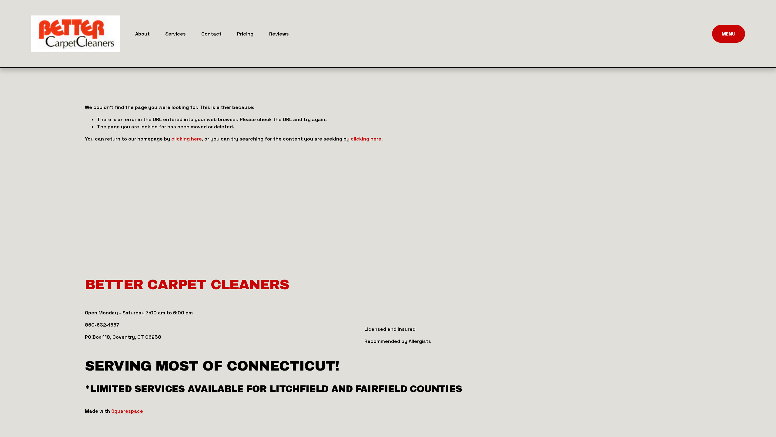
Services (175, 34)
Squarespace (127, 411)
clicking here (186, 139)
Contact (211, 34)
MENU (728, 34)
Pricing (245, 34)
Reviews (279, 34)
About (142, 34)
